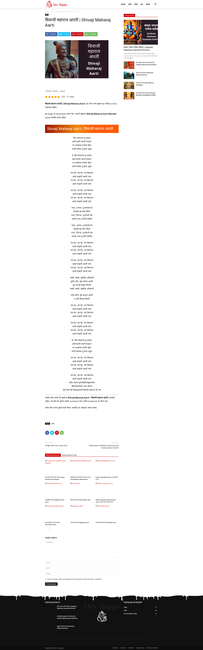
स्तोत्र (136, 4)
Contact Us (123, 648)
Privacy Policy (140, 648)
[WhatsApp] (62, 433)
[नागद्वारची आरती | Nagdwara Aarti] (81, 513)
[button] (155, 4)
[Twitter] (52, 433)
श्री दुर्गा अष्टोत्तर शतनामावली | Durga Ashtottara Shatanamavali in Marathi (104, 447)
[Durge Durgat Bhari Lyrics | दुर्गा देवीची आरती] (107, 467)
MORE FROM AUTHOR (69, 455)
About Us (115, 648)
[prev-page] (46, 529)
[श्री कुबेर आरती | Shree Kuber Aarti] (81, 490)
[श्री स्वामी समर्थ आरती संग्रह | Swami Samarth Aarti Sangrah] (56, 467)
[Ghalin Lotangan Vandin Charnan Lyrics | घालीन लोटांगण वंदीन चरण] (107, 490)
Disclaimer (131, 648)
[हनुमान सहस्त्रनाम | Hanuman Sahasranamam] (129, 75)
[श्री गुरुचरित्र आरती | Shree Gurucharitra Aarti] (56, 513)
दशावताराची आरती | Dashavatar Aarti (106, 522)
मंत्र (142, 4)
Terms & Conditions (152, 648)
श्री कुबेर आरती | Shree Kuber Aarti (56, 446)
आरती (129, 4)
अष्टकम (148, 4)
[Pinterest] (57, 433)
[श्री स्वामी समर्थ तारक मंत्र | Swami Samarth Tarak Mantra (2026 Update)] (129, 95)
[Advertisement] (82, 84)
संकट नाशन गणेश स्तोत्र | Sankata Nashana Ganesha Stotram (138, 48)
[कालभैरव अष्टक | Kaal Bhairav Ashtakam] (129, 85)
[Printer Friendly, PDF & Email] (55, 92)
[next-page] (49, 529)
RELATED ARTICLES (53, 455)
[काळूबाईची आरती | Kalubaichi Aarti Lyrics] (56, 490)
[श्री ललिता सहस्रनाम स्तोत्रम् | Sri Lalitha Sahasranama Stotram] (129, 65)
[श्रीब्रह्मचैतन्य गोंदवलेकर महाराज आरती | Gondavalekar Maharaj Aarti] (81, 467)
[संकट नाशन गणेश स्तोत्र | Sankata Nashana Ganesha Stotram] (141, 32)
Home (123, 4)
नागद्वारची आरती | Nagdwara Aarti (79, 522)
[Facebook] (47, 433)
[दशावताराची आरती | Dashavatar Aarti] (107, 513)
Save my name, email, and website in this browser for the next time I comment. (74, 579)
